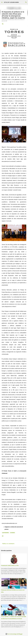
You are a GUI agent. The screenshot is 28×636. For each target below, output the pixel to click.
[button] (2, 24)
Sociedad (12, 532)
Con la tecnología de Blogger (15, 634)
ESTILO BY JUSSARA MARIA (11, 2)
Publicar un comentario (8, 543)
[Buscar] (26, 2)
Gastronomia (5, 532)
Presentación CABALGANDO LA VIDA (10, 565)
